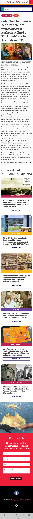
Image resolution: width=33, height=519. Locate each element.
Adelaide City (7, 15)
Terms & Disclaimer (24, 499)
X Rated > (16, 309)
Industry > (17, 271)
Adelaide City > (16, 196)
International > (16, 234)
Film (16, 15)
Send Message (16, 479)
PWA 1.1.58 (16, 501)
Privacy (16, 499)
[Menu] (31, 2)
